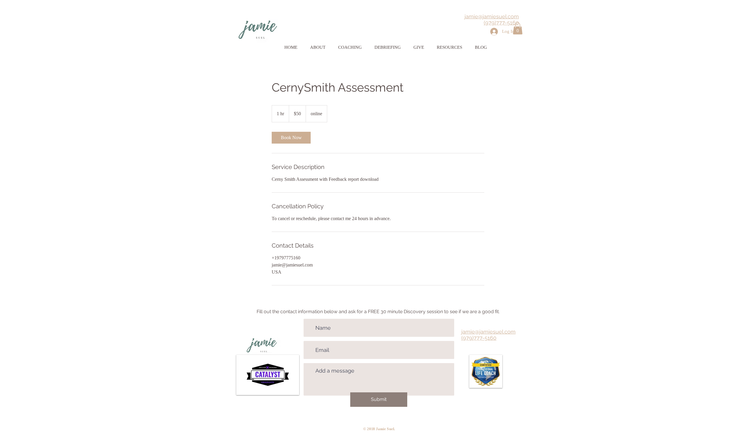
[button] (518, 28)
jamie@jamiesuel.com (492, 16)
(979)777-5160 (501, 22)
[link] (291, 138)
